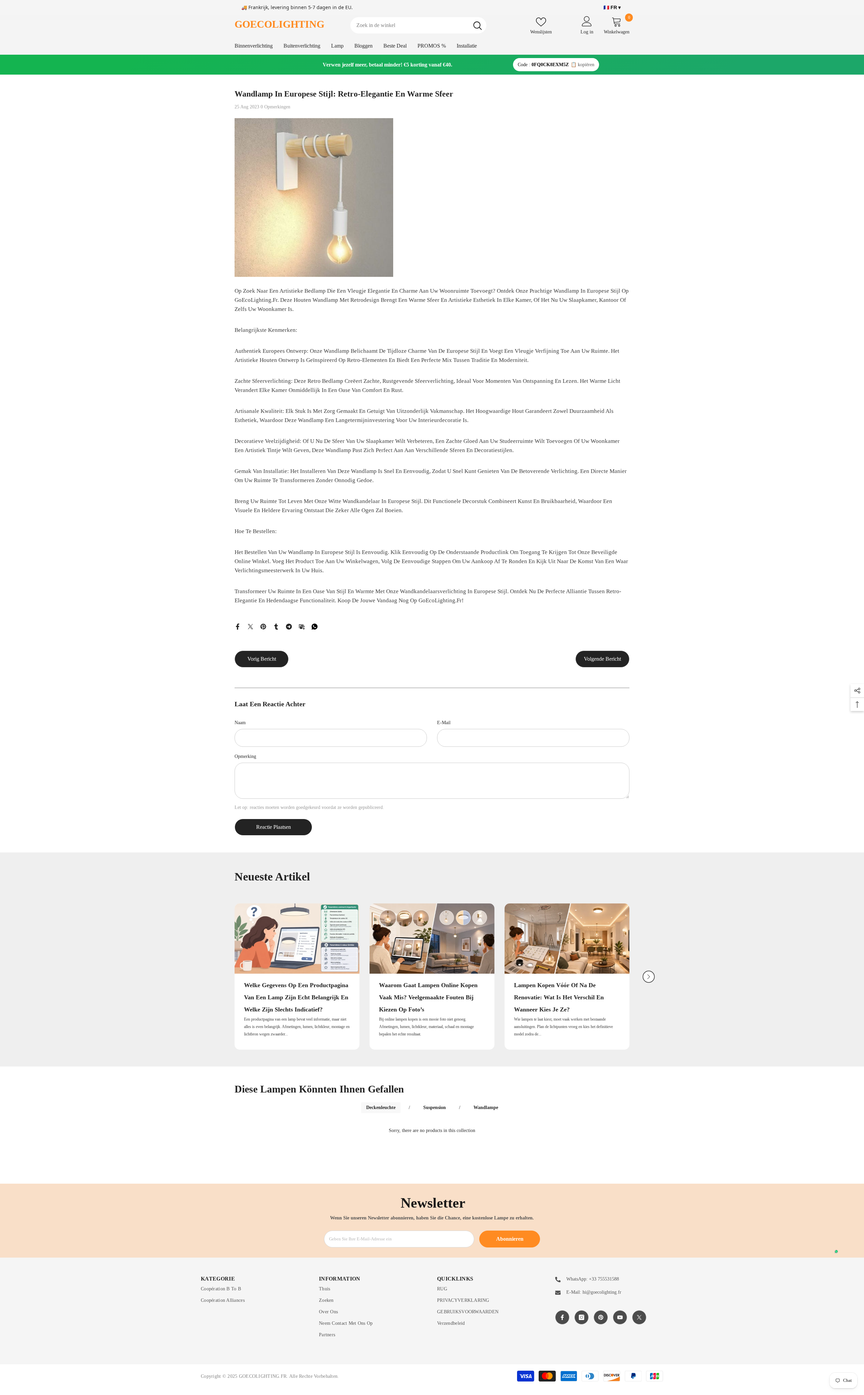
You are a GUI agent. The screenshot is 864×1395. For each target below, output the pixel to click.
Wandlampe (486, 1107)
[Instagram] (581, 1317)
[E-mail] (302, 626)
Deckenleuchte (381, 1107)
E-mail (444, 722)
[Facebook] (238, 626)
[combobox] (409, 25)
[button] (649, 977)
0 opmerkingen (275, 106)
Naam (240, 722)
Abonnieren (509, 1239)
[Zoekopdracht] (418, 25)
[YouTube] (620, 1317)
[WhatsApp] (315, 626)
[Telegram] (289, 626)
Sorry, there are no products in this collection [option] (432, 1130)
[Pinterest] (263, 626)
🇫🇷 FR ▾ (612, 7)
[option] (297, 976)
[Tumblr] (276, 626)
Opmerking (245, 756)
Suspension (434, 1107)
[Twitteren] (250, 626)
